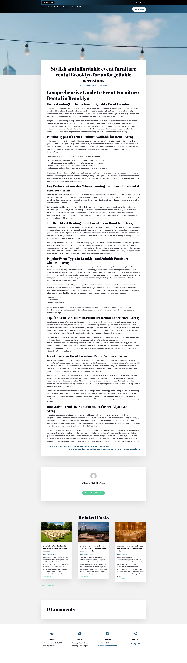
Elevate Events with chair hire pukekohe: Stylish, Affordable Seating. (55, 548)
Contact (75, 7)
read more (47, 576)
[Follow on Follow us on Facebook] (132, 2)
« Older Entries (47, 586)
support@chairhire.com (107, 646)
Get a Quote (139, 9)
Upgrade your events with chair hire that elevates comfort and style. (130, 548)
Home (43, 7)
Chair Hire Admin (88, 85)
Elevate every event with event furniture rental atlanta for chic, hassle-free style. (93, 548)
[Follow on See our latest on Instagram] (139, 644)
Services (66, 7)
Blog (105, 85)
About (49, 7)
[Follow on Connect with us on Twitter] (136, 2)
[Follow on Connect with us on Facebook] (131, 644)
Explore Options (48, 2)
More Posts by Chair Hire (93, 493)
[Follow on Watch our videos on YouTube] (144, 2)
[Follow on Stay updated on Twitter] (135, 644)
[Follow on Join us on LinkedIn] (140, 2)
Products (57, 7)
